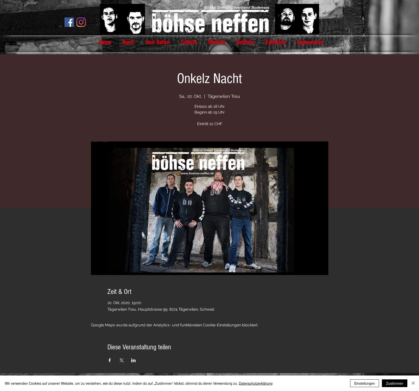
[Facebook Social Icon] (69, 22)
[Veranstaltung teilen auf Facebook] (109, 360)
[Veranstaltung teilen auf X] (121, 360)
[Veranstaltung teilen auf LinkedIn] (133, 360)
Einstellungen (364, 383)
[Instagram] (81, 22)
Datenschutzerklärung (256, 383)
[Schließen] (413, 383)
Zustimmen (394, 383)
